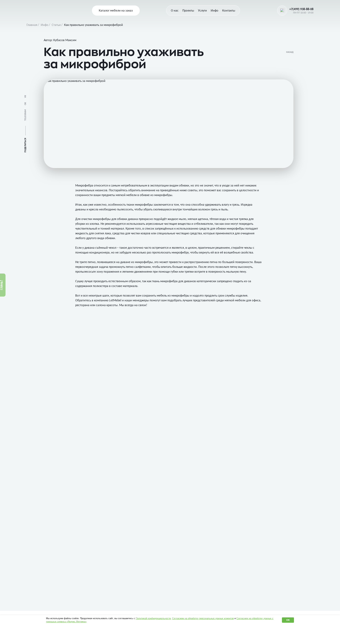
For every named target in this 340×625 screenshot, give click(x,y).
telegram (25, 115)
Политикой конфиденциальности (153, 618)
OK (25, 103)
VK (25, 96)
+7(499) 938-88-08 (301, 9)
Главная (32, 25)
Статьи (56, 25)
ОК (288, 620)
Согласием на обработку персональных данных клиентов (203, 618)
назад (289, 52)
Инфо (44, 25)
